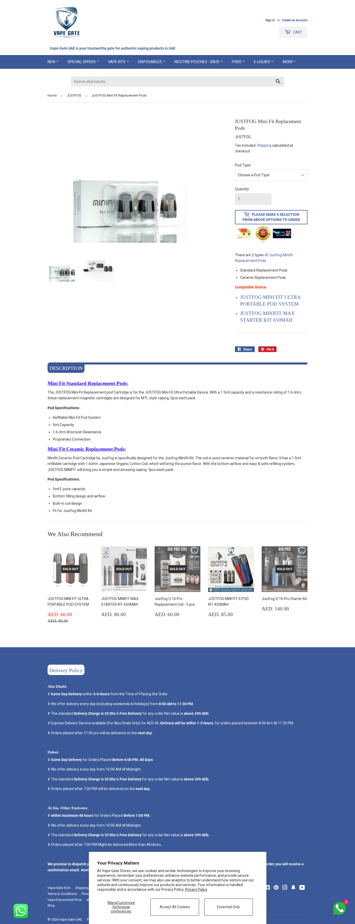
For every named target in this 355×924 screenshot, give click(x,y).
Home (52, 95)
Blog (51, 905)
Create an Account (294, 20)
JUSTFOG (74, 95)
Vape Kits (117, 62)
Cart (297, 32)
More (288, 62)
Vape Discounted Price (65, 900)
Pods (237, 62)
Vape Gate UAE (70, 919)
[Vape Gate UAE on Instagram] (284, 888)
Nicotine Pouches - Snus (197, 62)
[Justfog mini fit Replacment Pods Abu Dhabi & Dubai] (282, 255)
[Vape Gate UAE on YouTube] (302, 888)
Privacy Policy (196, 889)
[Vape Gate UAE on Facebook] (267, 888)
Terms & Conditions (62, 894)
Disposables (150, 62)
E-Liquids (262, 62)
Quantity (242, 189)
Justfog (275, 255)
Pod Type (243, 165)
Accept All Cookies (175, 907)
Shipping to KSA (87, 888)
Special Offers (82, 62)
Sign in (270, 20)
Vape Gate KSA (59, 888)
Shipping (264, 145)
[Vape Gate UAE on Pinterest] (276, 888)
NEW (52, 62)
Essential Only (228, 907)
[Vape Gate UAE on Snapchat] (293, 888)
